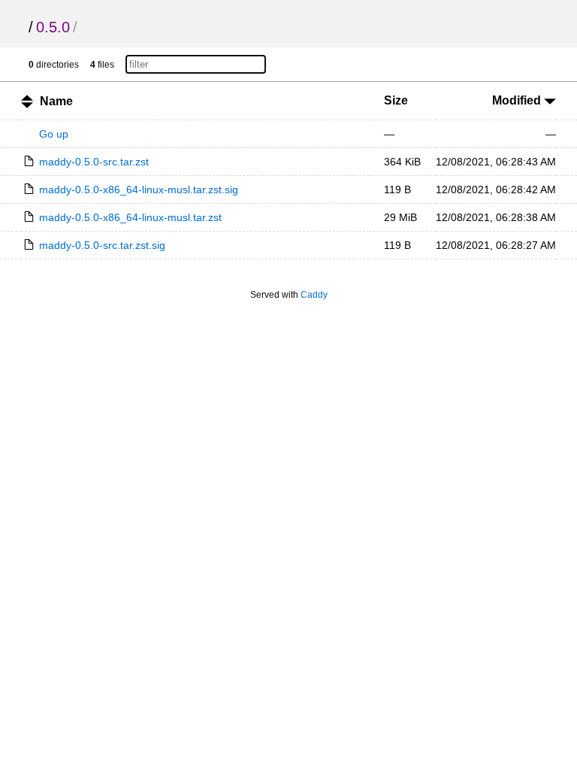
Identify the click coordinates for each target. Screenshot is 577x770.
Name (56, 101)
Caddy (314, 295)
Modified (518, 100)
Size (396, 100)
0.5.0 (53, 27)
